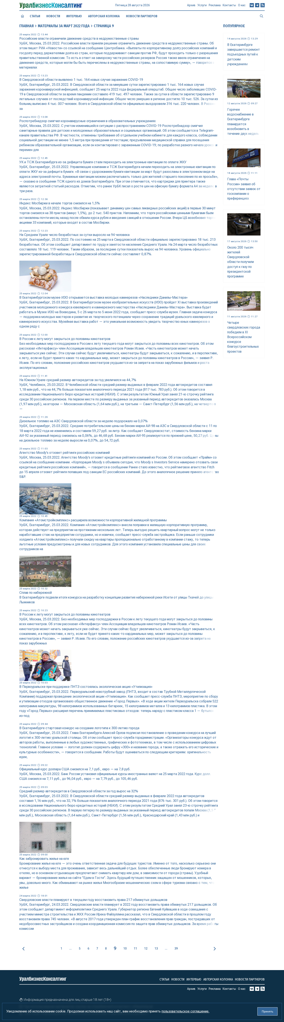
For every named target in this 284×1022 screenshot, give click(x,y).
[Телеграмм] (257, 5)
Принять (267, 1011)
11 (135, 948)
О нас (242, 5)
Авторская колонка (104, 16)
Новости (53, 16)
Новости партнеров (141, 16)
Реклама (215, 5)
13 (156, 948)
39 (176, 948)
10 (125, 948)
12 (145, 948)
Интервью (74, 16)
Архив (191, 5)
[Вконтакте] (252, 5)
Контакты (229, 5)
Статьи (35, 16)
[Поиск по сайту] (261, 16)
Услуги (202, 5)
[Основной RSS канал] (263, 5)
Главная (26, 26)
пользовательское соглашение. (185, 1011)
